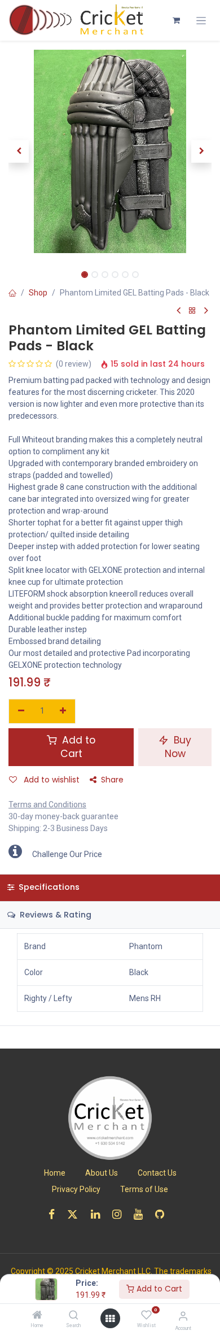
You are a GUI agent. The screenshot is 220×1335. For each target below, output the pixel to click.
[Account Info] (183, 1316)
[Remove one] (21, 711)
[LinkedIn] (99, 1214)
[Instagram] (120, 1214)
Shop (38, 292)
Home (54, 1172)
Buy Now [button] (178, 747)
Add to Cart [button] (77, 747)
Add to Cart (158, 1288)
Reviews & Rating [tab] (54, 914)
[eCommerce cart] (176, 20)
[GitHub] (163, 1214)
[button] (18, 151)
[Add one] (63, 711)
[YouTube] (142, 1214)
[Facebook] (55, 1214)
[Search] (73, 1315)
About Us (101, 1172)
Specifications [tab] (48, 887)
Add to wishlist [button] (50, 779)
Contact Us (157, 1172)
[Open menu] (110, 1318)
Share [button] (112, 779)
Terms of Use (144, 1189)
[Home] (37, 1315)
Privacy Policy (76, 1189)
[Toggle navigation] (201, 20)
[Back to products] (192, 311)
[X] (76, 1214)
